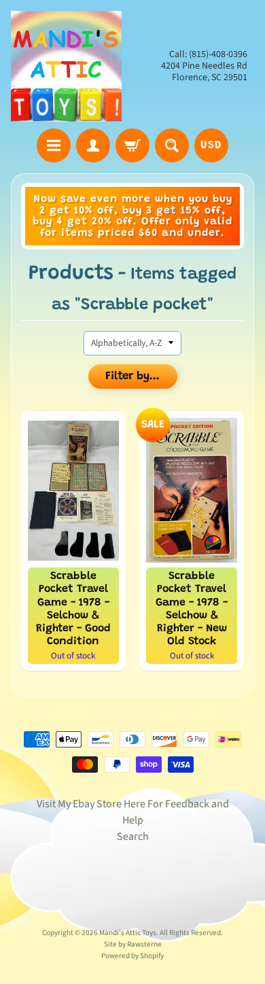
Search (133, 836)
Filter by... (132, 377)
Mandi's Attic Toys (127, 933)
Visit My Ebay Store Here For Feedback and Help (133, 812)
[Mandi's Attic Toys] (66, 66)
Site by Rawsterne (133, 944)
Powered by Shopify (132, 956)
